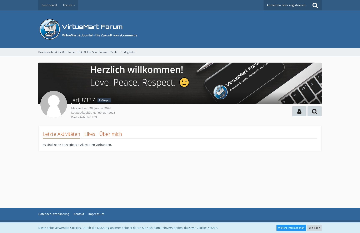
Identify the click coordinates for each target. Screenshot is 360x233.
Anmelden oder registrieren (286, 5)
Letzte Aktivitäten (61, 134)
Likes (89, 134)
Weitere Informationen (291, 227)
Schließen (314, 227)
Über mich (110, 134)
